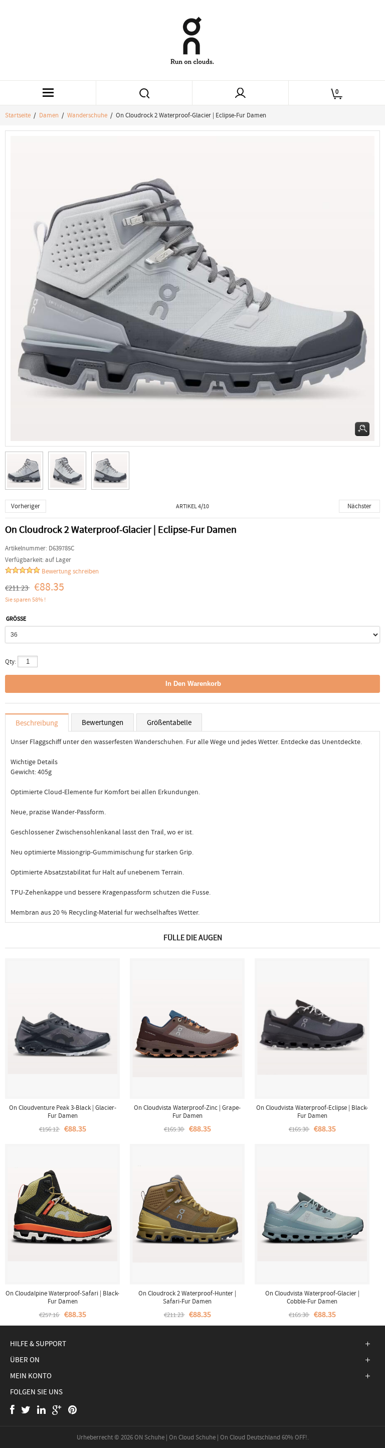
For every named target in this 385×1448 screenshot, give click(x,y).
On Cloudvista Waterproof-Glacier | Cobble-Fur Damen (312, 1297)
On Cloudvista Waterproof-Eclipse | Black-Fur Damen (312, 1111)
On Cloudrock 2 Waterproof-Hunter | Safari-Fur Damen (187, 1297)
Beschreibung (37, 723)
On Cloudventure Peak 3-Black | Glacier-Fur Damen (62, 1111)
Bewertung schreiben (70, 571)
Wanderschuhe (87, 115)
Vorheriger (25, 506)
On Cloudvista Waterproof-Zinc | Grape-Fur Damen (187, 1111)
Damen (49, 115)
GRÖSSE (16, 619)
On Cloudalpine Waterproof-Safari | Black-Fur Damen (62, 1297)
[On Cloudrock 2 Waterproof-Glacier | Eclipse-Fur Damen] (26, 473)
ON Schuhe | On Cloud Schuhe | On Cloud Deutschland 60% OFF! (220, 1437)
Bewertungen (102, 722)
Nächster (359, 506)
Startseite (18, 115)
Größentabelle (169, 722)
